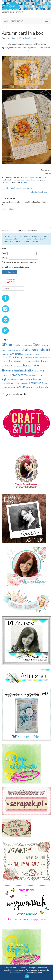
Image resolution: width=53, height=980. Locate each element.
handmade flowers (9, 180)
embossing (7, 361)
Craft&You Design (12, 357)
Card (44, 177)
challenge (29, 349)
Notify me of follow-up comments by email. (20, 262)
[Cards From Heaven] (26, 5)
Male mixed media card (39, 192)
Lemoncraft (35, 180)
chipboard (43, 349)
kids (36, 371)
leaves (28, 180)
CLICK (26, 50)
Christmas (15, 353)
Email (4, 253)
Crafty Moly (37, 358)
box (24, 345)
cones (23, 354)
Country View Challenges (34, 354)
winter (47, 387)
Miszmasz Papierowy (20, 379)
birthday (19, 345)
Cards (23, 177)
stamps (4, 387)
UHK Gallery (12, 387)
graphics (20, 366)
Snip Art (45, 383)
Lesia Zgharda (31, 375)
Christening (6, 354)
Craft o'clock (28, 358)
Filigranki (17, 361)
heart (16, 371)
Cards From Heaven (13, 20)
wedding (40, 387)
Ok (27, 976)
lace (41, 370)
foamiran (40, 361)
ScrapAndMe (24, 383)
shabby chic (36, 382)
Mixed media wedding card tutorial (18, 188)
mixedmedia (34, 379)
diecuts (46, 357)
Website (5, 258)
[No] (50, 972)
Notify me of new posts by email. (16, 267)
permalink (23, 182)
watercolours (30, 387)
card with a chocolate (14, 350)
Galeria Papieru (10, 366)
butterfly (28, 345)
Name (5, 248)
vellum (21, 387)
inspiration (21, 180)
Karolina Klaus (30, 38)
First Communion (29, 361)
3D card (38, 177)
